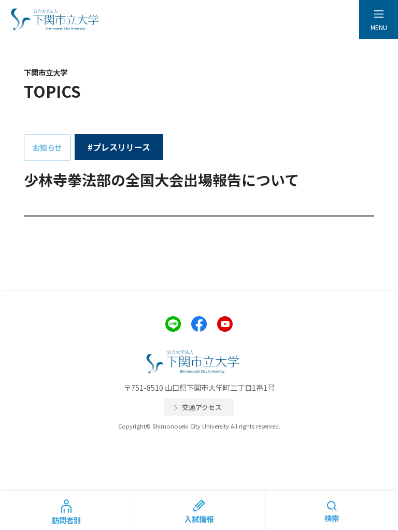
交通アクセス (202, 407)
